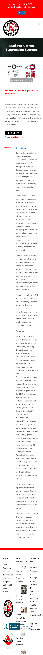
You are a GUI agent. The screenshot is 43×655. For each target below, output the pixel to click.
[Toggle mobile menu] (39, 24)
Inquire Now (13, 133)
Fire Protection (17, 137)
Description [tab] (7, 148)
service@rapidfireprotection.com (21, 7)
